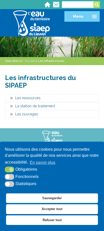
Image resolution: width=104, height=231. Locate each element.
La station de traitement (35, 106)
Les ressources (27, 98)
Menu (78, 16)
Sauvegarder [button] (52, 198)
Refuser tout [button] (52, 220)
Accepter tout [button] (52, 209)
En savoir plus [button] (42, 162)
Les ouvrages (26, 114)
